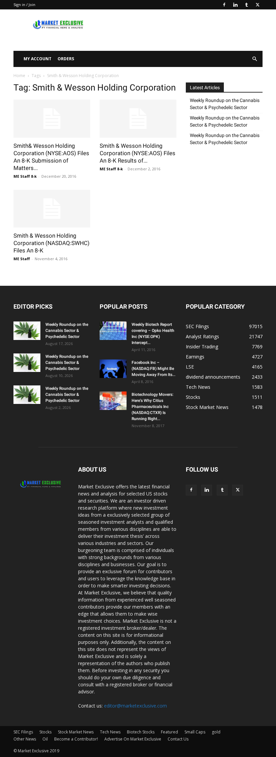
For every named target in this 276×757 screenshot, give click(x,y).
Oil (45, 739)
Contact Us (178, 739)
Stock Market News (76, 732)
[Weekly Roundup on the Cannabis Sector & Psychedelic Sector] (26, 330)
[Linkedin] (235, 4)
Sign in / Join (24, 4)
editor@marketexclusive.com (135, 705)
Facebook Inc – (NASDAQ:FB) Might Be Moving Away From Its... (153, 368)
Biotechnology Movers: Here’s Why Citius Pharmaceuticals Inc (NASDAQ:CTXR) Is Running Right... (152, 406)
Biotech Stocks (140, 732)
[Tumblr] (246, 4)
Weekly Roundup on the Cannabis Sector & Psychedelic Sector (225, 104)
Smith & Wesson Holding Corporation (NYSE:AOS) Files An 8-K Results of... (137, 153)
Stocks (45, 732)
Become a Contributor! (76, 739)
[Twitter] (257, 4)
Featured (169, 732)
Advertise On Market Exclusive (132, 739)
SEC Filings (23, 732)
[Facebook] (224, 4)
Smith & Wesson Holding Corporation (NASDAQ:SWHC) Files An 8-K (51, 243)
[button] (254, 59)
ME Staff (21, 258)
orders (66, 59)
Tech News (110, 732)
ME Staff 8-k (25, 176)
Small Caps (194, 732)
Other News (24, 739)
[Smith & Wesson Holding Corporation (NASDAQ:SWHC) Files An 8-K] (51, 209)
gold (216, 732)
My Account (37, 59)
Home (19, 75)
